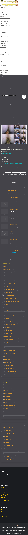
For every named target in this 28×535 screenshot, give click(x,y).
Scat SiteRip (7, 327)
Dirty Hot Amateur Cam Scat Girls (9, 95)
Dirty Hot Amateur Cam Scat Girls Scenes (13, 163)
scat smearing (23, 174)
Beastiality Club (4, 516)
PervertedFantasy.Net (13, 174)
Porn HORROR (4, 492)
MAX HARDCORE (8, 362)
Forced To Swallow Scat (11, 283)
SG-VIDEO (8, 318)
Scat (5, 266)
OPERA (7, 304)
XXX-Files (3, 487)
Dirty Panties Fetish (10, 342)
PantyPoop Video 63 (14, 209)
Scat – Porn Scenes (8, 307)
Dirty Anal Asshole (10, 310)
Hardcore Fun (4, 499)
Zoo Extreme (4, 517)
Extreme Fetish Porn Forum (7, 491)
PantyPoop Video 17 (14, 217)
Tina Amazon (7, 411)
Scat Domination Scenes (11, 315)
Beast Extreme (4, 514)
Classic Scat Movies (10, 292)
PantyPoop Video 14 (14, 231)
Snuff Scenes (7, 453)
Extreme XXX (4, 495)
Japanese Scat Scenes (10, 321)
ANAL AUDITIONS (9, 365)
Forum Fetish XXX (5, 500)
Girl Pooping (7, 174)
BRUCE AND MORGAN (10, 353)
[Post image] (4, 204)
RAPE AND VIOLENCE (8, 427)
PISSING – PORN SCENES (9, 350)
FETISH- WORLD (4, 494)
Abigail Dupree (7, 387)
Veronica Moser (7, 414)
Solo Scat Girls (9, 312)
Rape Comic (8, 430)
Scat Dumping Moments (11, 286)
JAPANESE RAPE (9, 445)
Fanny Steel (6, 390)
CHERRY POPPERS (10, 368)
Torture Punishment (10, 448)
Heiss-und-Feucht (8, 393)
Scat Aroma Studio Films (11, 298)
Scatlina (6, 408)
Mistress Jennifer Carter (9, 405)
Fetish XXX (3, 497)
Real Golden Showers (10, 339)
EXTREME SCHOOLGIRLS (11, 371)
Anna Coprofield (7, 384)
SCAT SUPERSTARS (10, 289)
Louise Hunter (7, 402)
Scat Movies (7, 269)
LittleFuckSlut (7, 396)
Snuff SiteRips (9, 456)
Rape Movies (7, 442)
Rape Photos (7, 436)
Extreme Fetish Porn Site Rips (12, 345)
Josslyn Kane (7, 416)
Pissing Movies (7, 336)
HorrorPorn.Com (11, 459)
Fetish (3, 174)
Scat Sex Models (9, 333)
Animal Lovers (4, 513)
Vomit (5, 356)
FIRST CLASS (8, 347)
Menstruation (7, 359)
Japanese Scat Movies (9, 295)
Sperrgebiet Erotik (10, 280)
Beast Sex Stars (4, 509)
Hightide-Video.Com (10, 330)
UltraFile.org (4, 489)
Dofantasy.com (10, 433)
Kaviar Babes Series (10, 272)
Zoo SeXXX (3, 511)
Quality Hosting (4, 474)
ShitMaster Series (10, 278)
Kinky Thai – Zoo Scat (10, 324)
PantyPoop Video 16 (14, 224)
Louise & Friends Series (11, 275)
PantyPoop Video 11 (14, 239)
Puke (19, 174)
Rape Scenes (7, 451)
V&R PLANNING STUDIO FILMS (12, 301)
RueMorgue (8, 439)
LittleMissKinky (7, 399)
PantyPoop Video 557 (14, 202)
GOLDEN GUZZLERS (10, 374)
